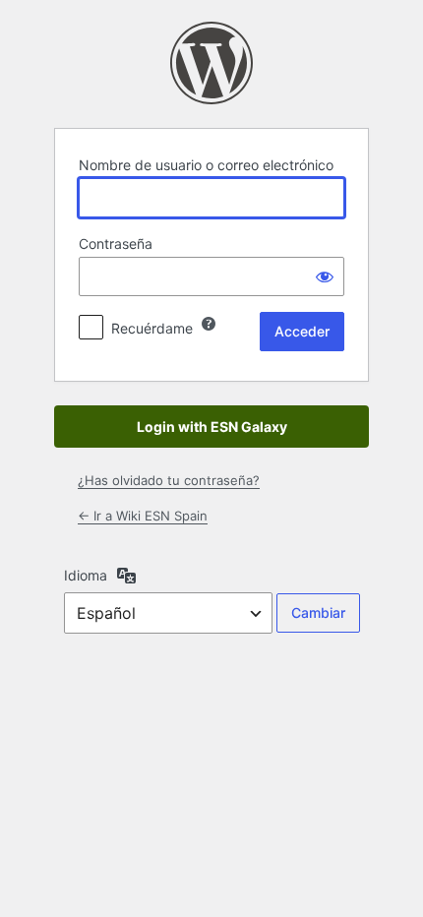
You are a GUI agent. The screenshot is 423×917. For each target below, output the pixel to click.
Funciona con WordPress (211, 63)
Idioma (85, 575)
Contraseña (115, 243)
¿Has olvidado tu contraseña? (169, 480)
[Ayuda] (208, 324)
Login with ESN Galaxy (212, 426)
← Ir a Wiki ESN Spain (143, 515)
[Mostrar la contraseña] (324, 276)
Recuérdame (152, 328)
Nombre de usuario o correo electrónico (206, 164)
